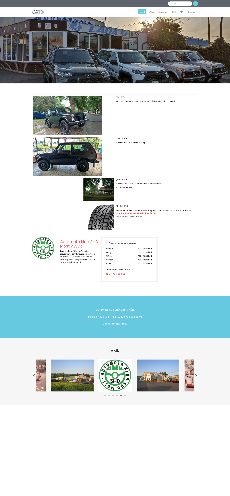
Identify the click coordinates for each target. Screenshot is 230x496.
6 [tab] (125, 396)
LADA (151, 12)
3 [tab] (113, 396)
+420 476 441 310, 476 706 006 (116, 316)
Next (196, 375)
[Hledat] (195, 3)
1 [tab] (105, 396)
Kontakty (192, 12)
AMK (182, 12)
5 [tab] (121, 396)
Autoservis (162, 12)
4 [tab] (117, 396)
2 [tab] (109, 396)
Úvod (142, 12)
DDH (173, 12)
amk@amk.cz (119, 323)
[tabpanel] (115, 375)
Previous (33, 375)
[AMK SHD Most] (38, 11)
